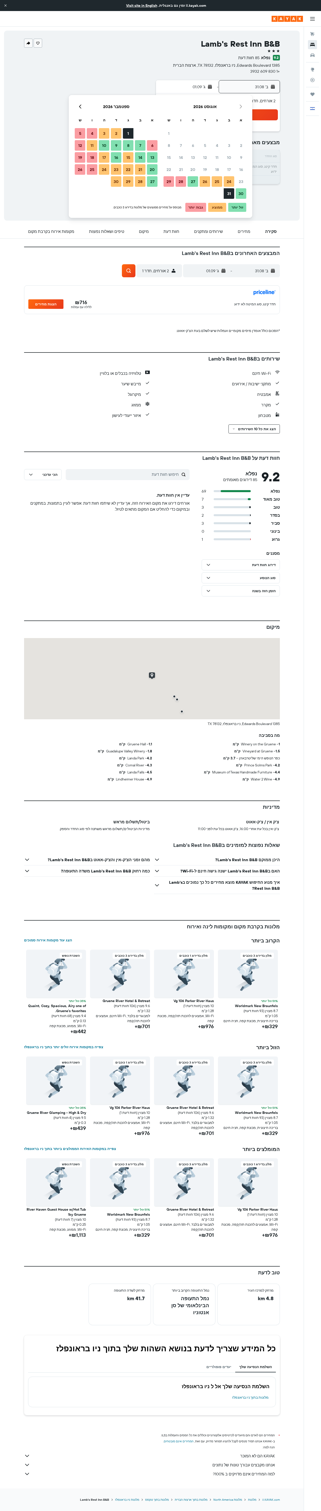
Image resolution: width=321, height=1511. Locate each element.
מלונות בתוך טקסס (157, 1499)
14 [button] (181, 157)
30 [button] (241, 193)
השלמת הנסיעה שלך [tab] (255, 1367)
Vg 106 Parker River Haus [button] (194, 1001)
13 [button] (193, 157)
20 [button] (192, 169)
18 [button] (217, 169)
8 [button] (169, 145)
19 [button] (205, 169)
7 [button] (181, 145)
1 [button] (169, 133)
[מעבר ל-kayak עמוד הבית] (287, 19)
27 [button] (193, 181)
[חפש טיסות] (312, 34)
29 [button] (169, 181)
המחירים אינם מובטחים (179, 1441)
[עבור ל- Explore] (312, 69)
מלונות (252, 1499)
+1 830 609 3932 (265, 71)
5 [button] (205, 145)
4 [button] (217, 145)
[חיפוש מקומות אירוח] (312, 45)
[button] (5, 5)
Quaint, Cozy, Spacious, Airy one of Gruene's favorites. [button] (57, 1008)
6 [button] (193, 145)
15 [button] (169, 157)
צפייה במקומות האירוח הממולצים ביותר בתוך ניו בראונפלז (70, 1148)
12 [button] (205, 157)
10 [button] (229, 157)
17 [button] (229, 169)
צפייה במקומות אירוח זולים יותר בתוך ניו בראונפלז (63, 1047)
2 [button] (241, 145)
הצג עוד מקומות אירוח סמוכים (48, 940)
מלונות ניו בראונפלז (127, 1499)
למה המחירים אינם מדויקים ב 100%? (244, 1473)
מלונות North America (227, 1499)
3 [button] (229, 145)
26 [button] (205, 181)
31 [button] (229, 193)
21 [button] (181, 169)
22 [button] (169, 169)
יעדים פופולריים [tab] (218, 1367)
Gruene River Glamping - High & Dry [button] (56, 1112)
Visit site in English (141, 5)
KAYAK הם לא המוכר (257, 1455)
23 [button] (241, 181)
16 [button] (241, 169)
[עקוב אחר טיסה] (312, 80)
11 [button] (216, 157)
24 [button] (229, 181)
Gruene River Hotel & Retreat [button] (126, 1001)
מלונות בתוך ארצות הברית (191, 1499)
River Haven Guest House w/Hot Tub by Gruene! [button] (56, 1212)
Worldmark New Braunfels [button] (256, 1006)
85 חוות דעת (249, 57)
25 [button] (217, 181)
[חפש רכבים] (312, 55)
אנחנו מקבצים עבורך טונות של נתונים (243, 1464)
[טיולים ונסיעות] (312, 94)
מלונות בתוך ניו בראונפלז (250, 1397)
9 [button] (241, 157)
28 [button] (181, 181)
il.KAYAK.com (271, 1499)
